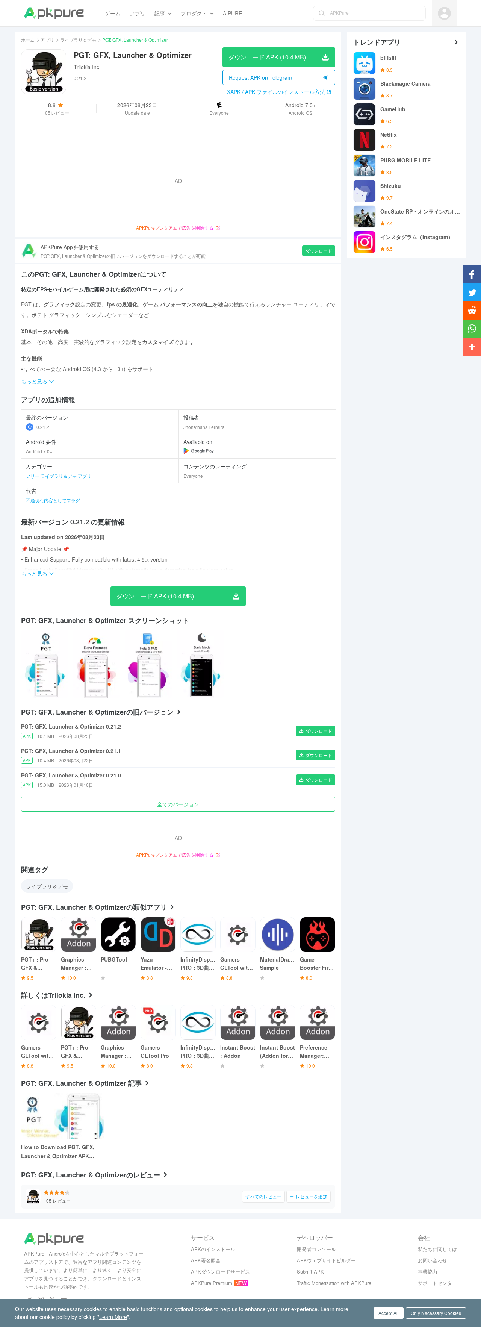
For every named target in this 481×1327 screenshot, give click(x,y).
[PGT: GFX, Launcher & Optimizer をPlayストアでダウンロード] (198, 451)
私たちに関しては (437, 1249)
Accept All (388, 1313)
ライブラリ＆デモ (78, 39)
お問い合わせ (432, 1260)
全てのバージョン (178, 804)
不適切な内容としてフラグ (53, 500)
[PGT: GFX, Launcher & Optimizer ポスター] (44, 664)
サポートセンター (437, 1282)
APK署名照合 (206, 1260)
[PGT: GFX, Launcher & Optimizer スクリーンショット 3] (200, 664)
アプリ (47, 39)
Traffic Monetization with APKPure (334, 1282)
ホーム (28, 39)
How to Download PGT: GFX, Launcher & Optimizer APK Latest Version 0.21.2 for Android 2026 (57, 1151)
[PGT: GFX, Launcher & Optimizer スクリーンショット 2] (148, 664)
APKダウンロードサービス (220, 1271)
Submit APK (310, 1271)
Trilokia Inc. (87, 67)
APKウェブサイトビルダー (326, 1260)
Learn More (113, 1317)
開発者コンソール (316, 1249)
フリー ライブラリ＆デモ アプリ (58, 476)
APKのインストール (213, 1249)
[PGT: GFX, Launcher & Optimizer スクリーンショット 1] (96, 664)
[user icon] (444, 13)
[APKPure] (54, 13)
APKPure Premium (211, 1282)
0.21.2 (42, 427)
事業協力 (427, 1271)
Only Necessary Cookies (436, 1313)
